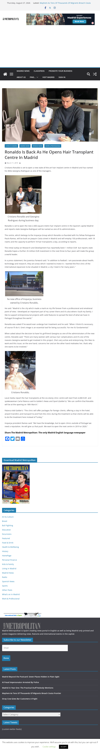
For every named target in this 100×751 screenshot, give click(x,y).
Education (6, 530)
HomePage (6, 555)
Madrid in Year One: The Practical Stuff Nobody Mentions (27, 688)
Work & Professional (52, 146)
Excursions (6, 534)
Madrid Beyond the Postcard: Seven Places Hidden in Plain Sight (30, 676)
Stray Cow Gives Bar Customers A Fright (19, 698)
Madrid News (23, 71)
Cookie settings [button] (49, 746)
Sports (5, 585)
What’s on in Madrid (11, 594)
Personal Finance (9, 560)
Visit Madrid (48, 77)
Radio (4, 577)
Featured (6, 538)
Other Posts (7, 590)
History (5, 551)
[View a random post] (95, 74)
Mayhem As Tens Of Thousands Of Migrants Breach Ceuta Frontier (31, 693)
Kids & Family (8, 564)
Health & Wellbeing (10, 547)
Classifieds (39, 71)
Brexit (4, 521)
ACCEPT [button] (64, 747)
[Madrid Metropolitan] (5, 74)
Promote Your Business (60, 71)
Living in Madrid (11, 146)
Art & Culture (8, 517)
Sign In (62, 77)
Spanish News (37, 146)
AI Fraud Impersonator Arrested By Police (20, 682)
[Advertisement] (50, 47)
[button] (36, 77)
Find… (32, 77)
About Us (21, 77)
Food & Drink (7, 542)
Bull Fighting (7, 525)
